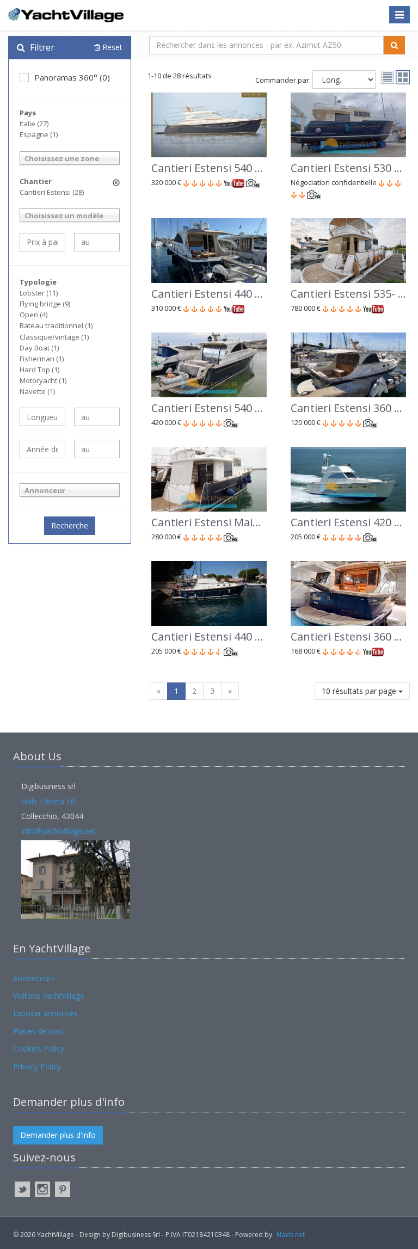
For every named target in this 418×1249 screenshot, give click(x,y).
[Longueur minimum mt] (42, 417)
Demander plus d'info (58, 1135)
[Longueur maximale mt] (97, 417)
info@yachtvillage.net (58, 831)
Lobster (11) (39, 293)
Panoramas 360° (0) (72, 77)
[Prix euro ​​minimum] (42, 242)
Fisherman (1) (42, 359)
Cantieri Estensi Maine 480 (218, 522)
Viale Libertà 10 (48, 801)
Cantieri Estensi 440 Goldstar (225, 636)
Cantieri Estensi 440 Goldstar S (229, 293)
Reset (111, 47)
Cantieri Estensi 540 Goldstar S (229, 168)
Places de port (38, 1031)
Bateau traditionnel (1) (56, 325)
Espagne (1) (39, 134)
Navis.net (290, 1234)
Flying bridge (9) (45, 304)
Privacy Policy (37, 1066)
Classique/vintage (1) (54, 337)
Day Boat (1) (39, 348)
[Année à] (97, 449)
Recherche (69, 525)
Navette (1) (37, 391)
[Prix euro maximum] (97, 242)
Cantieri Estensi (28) (52, 192)
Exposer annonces (45, 1013)
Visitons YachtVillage (48, 995)
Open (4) (33, 314)
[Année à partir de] (42, 449)
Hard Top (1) (39, 369)
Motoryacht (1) (43, 380)
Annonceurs (34, 978)
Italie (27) (34, 123)
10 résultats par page (360, 691)
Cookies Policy (38, 1048)
